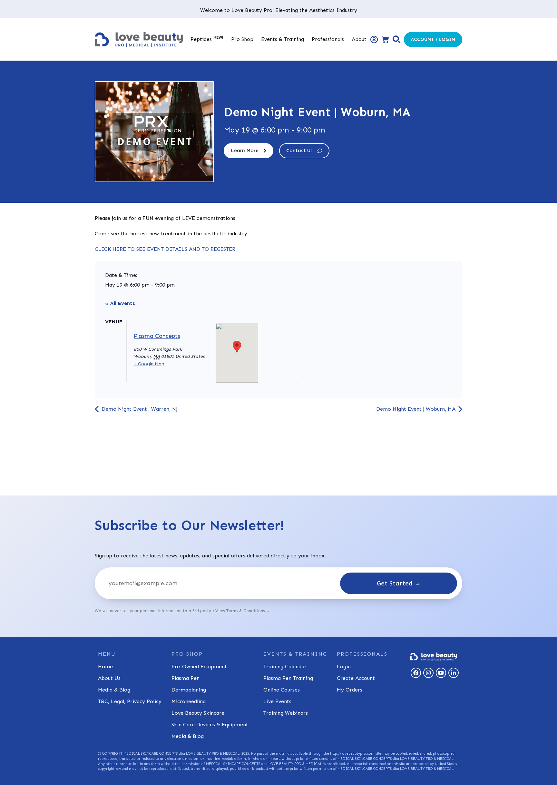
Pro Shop (242, 39)
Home (105, 666)
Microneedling (188, 701)
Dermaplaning (188, 690)
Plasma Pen (185, 678)
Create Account (356, 678)
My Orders (349, 690)
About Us (109, 678)
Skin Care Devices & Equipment (209, 724)
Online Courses (281, 690)
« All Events (120, 303)
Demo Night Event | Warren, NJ (139, 409)
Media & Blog (114, 690)
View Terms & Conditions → (242, 610)
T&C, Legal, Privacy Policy (129, 701)
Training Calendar (285, 666)
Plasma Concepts (157, 335)
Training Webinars (285, 713)
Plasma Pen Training (288, 678)
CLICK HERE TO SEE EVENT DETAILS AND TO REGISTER (165, 249)
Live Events (277, 701)
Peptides (207, 38)
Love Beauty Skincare (197, 713)
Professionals (328, 39)
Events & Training (282, 39)
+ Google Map (149, 364)
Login (344, 666)
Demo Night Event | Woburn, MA (416, 409)
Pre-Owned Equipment (199, 666)
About (359, 39)
